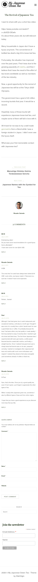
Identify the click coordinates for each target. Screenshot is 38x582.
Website (3, 486)
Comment (4, 431)
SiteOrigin (20, 576)
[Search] (34, 511)
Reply (3, 252)
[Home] (13, 7)
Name (3, 466)
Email (3, 476)
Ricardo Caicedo (19, 213)
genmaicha (6, 129)
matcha (22, 66)
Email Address (9, 531)
